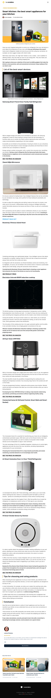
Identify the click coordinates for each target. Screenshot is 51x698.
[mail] (5, 642)
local (10, 2)
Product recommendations (10, 8)
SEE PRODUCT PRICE (9, 274)
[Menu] (47, 2)
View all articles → (25, 645)
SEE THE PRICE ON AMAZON (12, 159)
